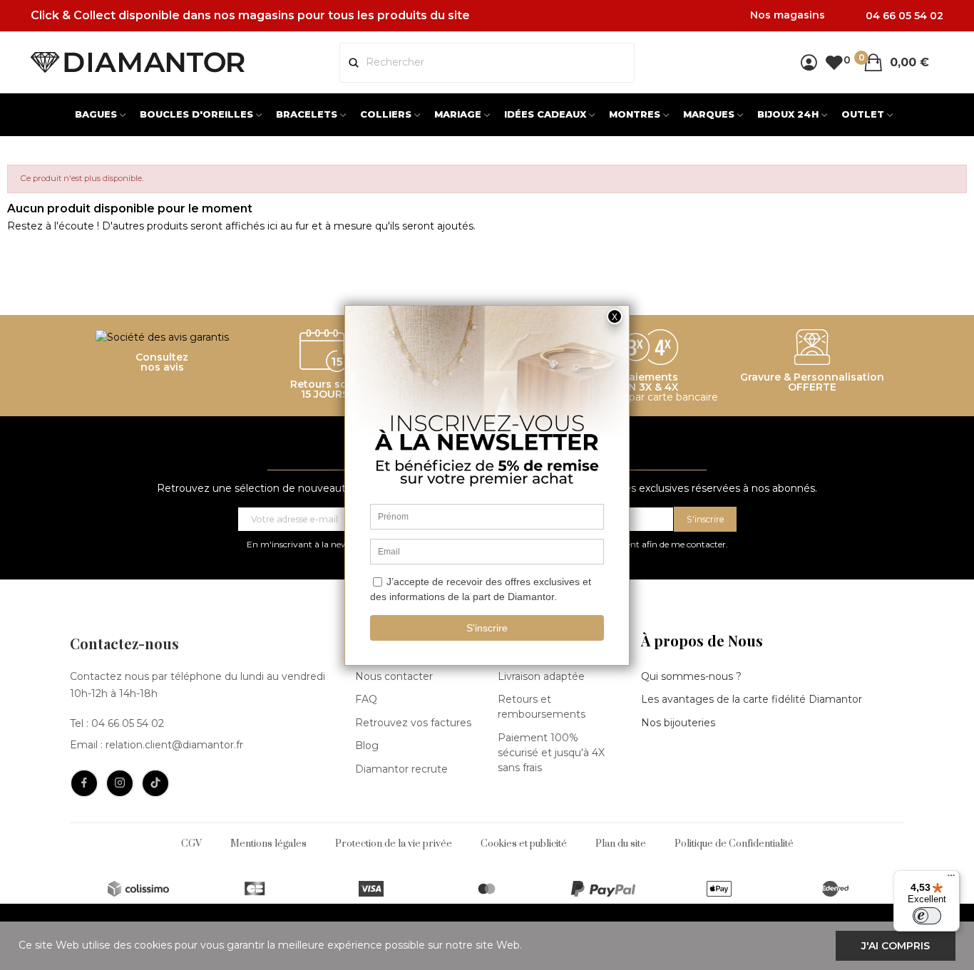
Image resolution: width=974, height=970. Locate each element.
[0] (834, 62)
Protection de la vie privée (393, 843)
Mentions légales (268, 843)
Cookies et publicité (524, 843)
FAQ (366, 699)
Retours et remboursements (541, 707)
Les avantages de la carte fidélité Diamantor (751, 699)
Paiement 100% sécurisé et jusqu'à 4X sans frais (551, 752)
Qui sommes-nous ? (691, 676)
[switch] (927, 915)
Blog (367, 745)
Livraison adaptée (541, 676)
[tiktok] (155, 783)
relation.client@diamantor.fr (174, 744)
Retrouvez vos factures (413, 722)
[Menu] (951, 878)
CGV (191, 843)
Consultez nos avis (161, 362)
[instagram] (120, 783)
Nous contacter (394, 676)
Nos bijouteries (678, 722)
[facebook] (84, 783)
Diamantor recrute (401, 769)
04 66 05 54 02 (127, 723)
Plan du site (620, 843)
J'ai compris (895, 945)
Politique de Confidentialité (734, 843)
